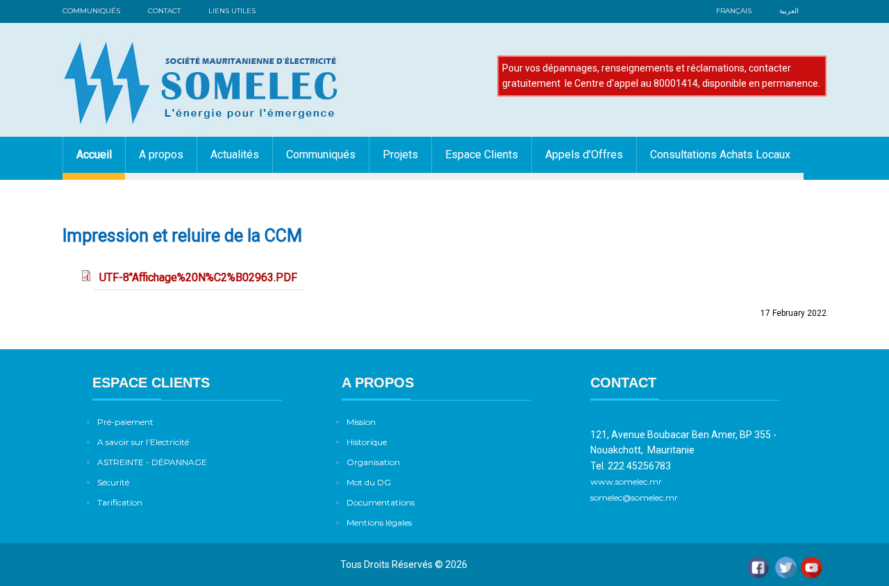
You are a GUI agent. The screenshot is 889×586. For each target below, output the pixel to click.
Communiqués (91, 10)
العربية (789, 10)
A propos (161, 154)
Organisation (373, 462)
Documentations (381, 502)
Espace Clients (481, 154)
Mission (361, 422)
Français (733, 10)
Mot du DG (369, 482)
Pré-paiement (125, 422)
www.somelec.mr (627, 481)
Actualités (234, 154)
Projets (400, 154)
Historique (367, 442)
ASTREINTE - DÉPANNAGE (152, 462)
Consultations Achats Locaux (720, 154)
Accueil (94, 154)
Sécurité (113, 482)
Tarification (119, 502)
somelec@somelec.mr (634, 497)
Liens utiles (232, 10)
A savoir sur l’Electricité (143, 442)
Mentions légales (379, 522)
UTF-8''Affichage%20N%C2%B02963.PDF (198, 277)
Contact (164, 10)
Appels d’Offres (584, 154)
